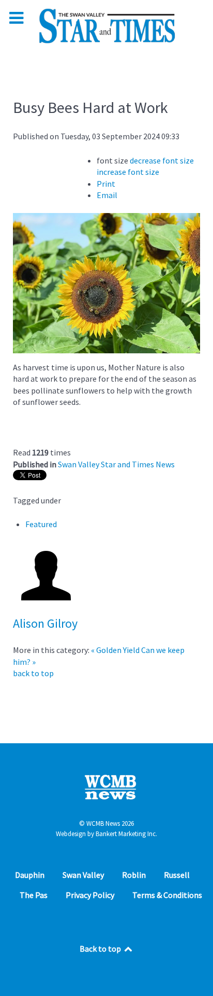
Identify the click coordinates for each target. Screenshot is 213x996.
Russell (177, 875)
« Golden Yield (115, 650)
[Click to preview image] (106, 282)
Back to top (101, 948)
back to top (33, 673)
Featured (41, 524)
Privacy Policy (90, 895)
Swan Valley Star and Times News (116, 464)
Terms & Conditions (167, 895)
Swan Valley (83, 875)
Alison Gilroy (45, 623)
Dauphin (29, 875)
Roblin (134, 875)
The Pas (34, 895)
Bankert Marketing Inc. (126, 833)
